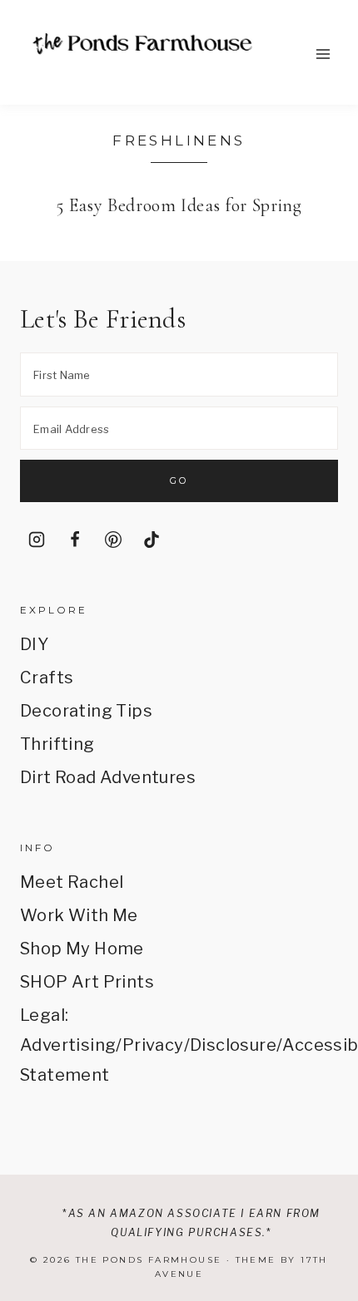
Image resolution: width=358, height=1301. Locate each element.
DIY (34, 644)
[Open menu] (322, 54)
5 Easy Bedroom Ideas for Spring (178, 205)
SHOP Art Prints (87, 982)
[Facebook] (75, 539)
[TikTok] (151, 539)
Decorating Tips (86, 711)
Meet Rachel (71, 882)
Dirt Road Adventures (108, 777)
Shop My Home (82, 949)
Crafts (46, 677)
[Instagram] (36, 539)
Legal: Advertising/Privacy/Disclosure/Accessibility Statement (179, 1045)
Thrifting (57, 744)
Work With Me (79, 915)
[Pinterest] (113, 539)
